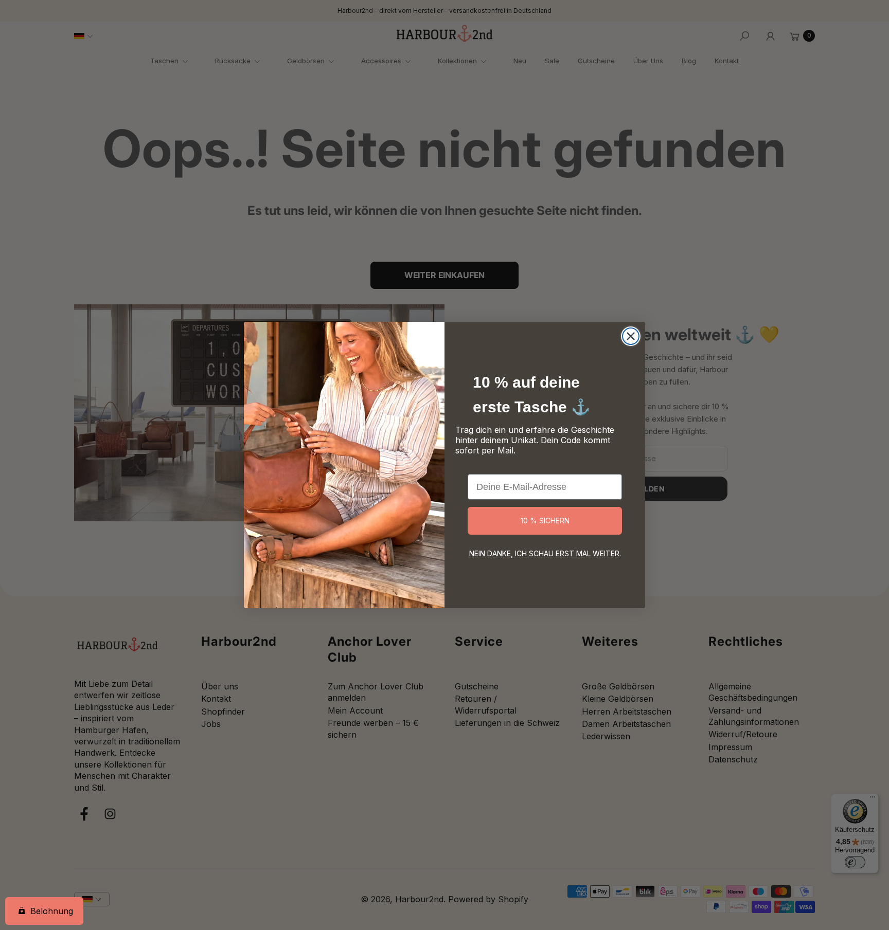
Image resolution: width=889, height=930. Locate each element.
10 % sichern (545, 520)
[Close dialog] (631, 336)
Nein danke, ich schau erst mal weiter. (545, 553)
